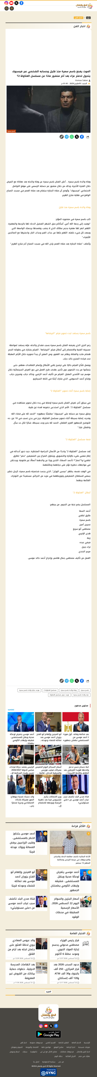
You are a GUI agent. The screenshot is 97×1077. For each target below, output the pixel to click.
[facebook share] (82, 137)
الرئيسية (87, 1042)
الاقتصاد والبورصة (32, 1047)
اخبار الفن (78, 17)
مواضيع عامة (46, 1047)
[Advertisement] (48, 49)
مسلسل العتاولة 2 (50, 690)
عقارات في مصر (84, 1056)
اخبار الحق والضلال (83, 1051)
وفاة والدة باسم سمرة (69, 690)
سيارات (24, 1051)
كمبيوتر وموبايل (17, 1047)
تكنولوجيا (33, 1051)
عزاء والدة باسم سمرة (81, 694)
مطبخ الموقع (58, 1047)
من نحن (61, 1062)
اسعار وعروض (14, 1051)
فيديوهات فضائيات (67, 1051)
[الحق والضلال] (88, 17)
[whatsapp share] (72, 137)
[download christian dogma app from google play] (48, 1034)
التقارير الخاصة (63, 1042)
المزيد (48, 991)
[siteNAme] (85, 6)
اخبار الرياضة (70, 1047)
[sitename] (48, 1013)
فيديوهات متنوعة (36, 1042)
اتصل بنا (36, 1062)
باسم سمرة (85, 690)
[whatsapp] (62, 137)
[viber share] (67, 137)
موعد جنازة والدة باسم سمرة (29, 690)
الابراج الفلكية (71, 1056)
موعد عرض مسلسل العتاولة (59, 694)
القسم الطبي (50, 1042)
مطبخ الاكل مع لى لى (48, 1051)
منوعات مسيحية (84, 1047)
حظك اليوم (58, 1056)
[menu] (11, 8)
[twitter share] (77, 137)
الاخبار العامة (76, 1042)
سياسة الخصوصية (48, 1062)
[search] (6, 8)
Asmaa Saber (82, 80)
